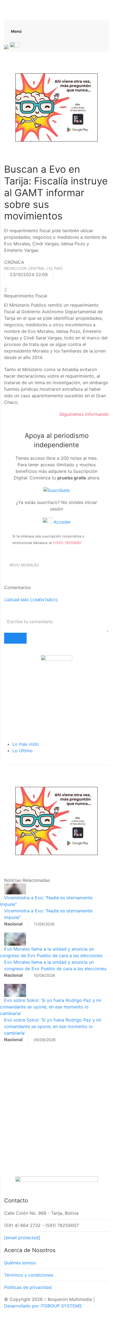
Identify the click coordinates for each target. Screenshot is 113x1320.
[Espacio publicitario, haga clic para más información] (56, 107)
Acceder (61, 522)
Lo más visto (25, 744)
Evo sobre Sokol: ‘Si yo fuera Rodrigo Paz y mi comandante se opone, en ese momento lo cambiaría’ (50, 1007)
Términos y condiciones (28, 1275)
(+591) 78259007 (67, 543)
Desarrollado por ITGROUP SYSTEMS (43, 1306)
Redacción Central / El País (33, 268)
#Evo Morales (24, 565)
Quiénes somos (20, 1262)
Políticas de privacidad (28, 1287)
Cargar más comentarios (31, 600)
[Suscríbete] (56, 489)
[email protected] (22, 1237)
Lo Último (22, 750)
